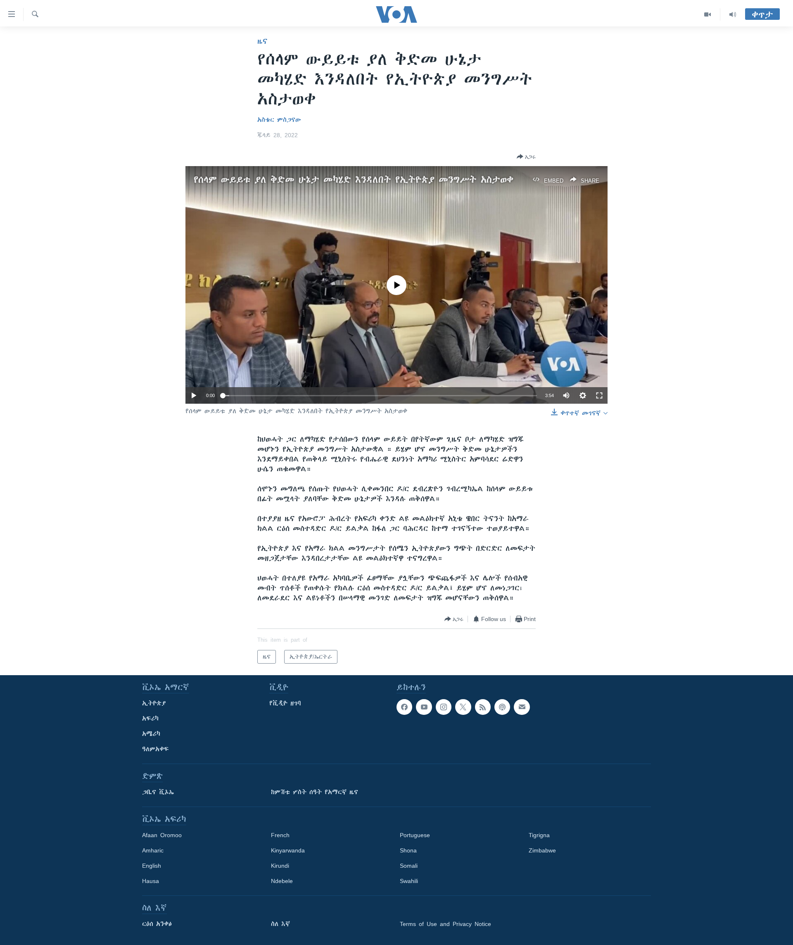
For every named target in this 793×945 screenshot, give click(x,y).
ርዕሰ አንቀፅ (157, 924)
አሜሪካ (151, 734)
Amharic (153, 850)
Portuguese (415, 835)
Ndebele (282, 881)
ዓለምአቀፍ (155, 749)
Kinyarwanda (288, 850)
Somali (409, 865)
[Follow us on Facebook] (404, 707)
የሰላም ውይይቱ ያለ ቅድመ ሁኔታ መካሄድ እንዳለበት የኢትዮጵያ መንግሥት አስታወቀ (353, 179)
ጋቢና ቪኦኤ (158, 792)
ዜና (262, 41)
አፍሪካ (150, 718)
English (151, 865)
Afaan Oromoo (162, 835)
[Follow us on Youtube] (424, 707)
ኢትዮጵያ (154, 703)
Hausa (150, 881)
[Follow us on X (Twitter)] (463, 707)
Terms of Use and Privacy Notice (445, 924)
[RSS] (483, 707)
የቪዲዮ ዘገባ (285, 703)
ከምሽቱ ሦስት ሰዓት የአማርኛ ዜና (314, 792)
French (280, 835)
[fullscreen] (599, 395)
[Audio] (732, 14)
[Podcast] (502, 707)
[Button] (526, 157)
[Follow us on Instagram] (443, 707)
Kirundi (280, 865)
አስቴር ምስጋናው (279, 120)
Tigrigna (539, 835)
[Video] (707, 14)
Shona (408, 850)
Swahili (409, 881)
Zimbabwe (542, 850)
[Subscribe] (521, 707)
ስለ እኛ (280, 924)
